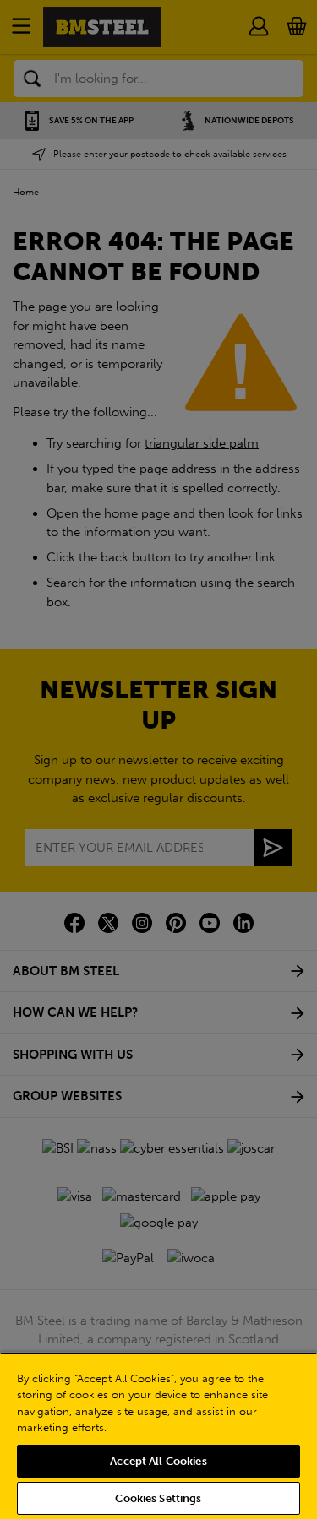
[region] (158, 1435)
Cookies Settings (158, 1498)
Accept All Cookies (158, 1461)
